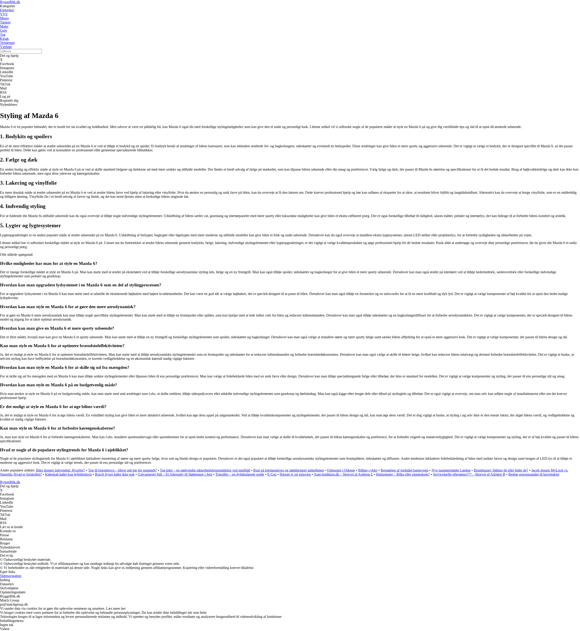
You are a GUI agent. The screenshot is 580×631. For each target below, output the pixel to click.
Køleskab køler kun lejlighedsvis (68, 474)
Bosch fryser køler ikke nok (115, 474)
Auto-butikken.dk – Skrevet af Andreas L (343, 474)
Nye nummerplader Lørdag (451, 470)
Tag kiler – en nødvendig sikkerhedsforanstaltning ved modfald (205, 470)
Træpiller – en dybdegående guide (239, 474)
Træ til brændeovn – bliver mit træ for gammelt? (122, 470)
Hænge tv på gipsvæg (295, 474)
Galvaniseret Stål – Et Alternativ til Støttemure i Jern (175, 474)
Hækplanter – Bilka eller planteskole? (403, 474)
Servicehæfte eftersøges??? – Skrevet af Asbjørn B (469, 474)
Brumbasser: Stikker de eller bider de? (501, 470)
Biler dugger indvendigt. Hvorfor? (60, 470)
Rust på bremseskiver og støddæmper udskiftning (288, 470)
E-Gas (271, 474)
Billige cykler (367, 470)
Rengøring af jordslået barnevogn (404, 470)
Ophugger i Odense (341, 470)
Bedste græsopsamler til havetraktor (533, 474)
